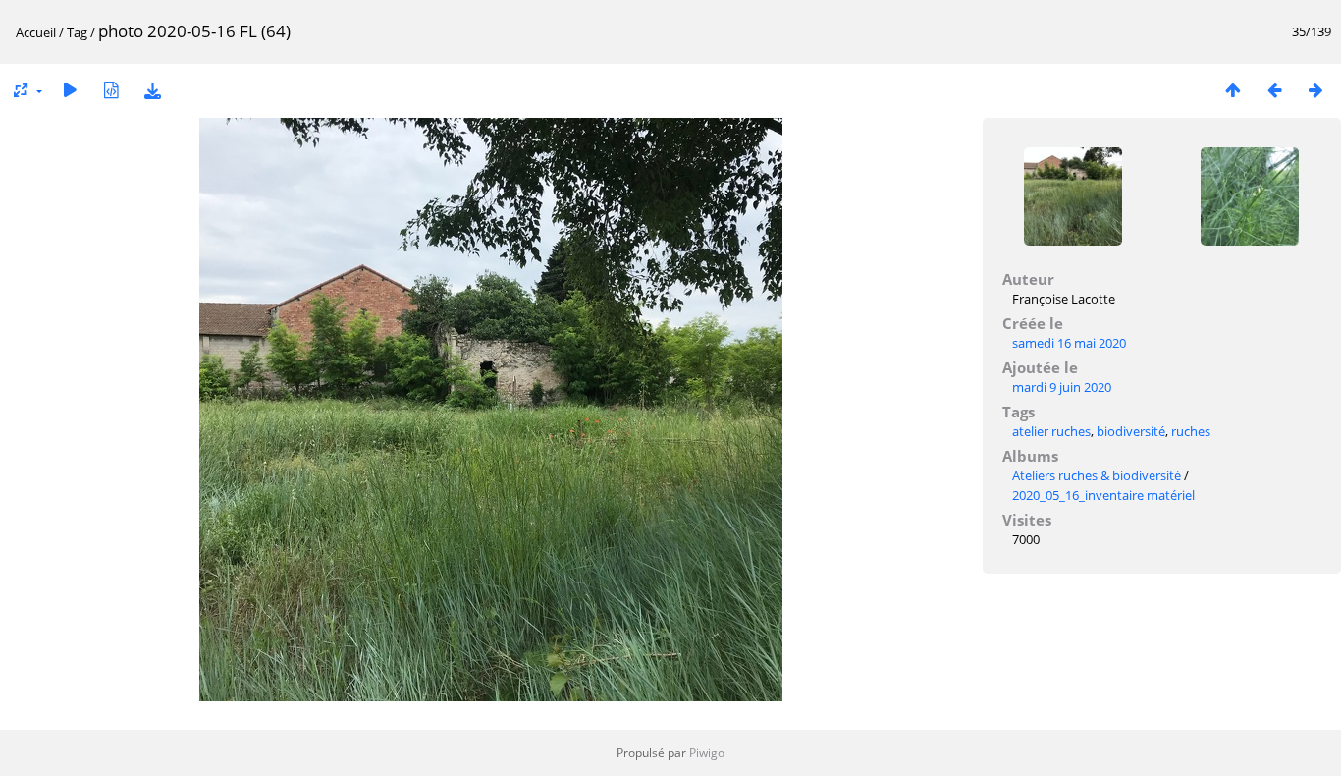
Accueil (36, 32)
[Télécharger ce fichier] (152, 90)
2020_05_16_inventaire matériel (1103, 495)
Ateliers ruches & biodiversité (1096, 475)
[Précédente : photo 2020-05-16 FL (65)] (1274, 90)
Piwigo (706, 753)
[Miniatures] (1233, 90)
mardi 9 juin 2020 (1061, 387)
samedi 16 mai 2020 (1069, 343)
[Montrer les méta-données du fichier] (111, 90)
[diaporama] (69, 90)
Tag (77, 32)
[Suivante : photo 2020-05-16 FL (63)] (1315, 90)
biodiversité (1131, 431)
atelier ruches (1051, 431)
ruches (1190, 431)
